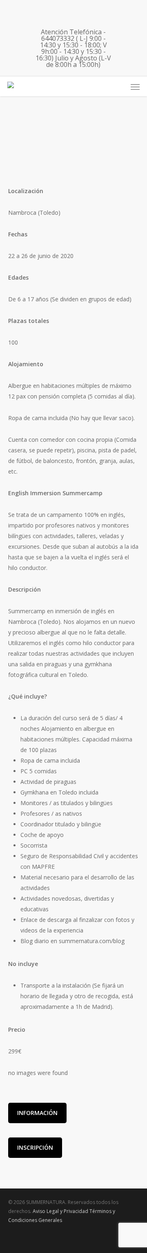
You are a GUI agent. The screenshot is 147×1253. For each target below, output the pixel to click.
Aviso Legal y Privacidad (60, 1211)
